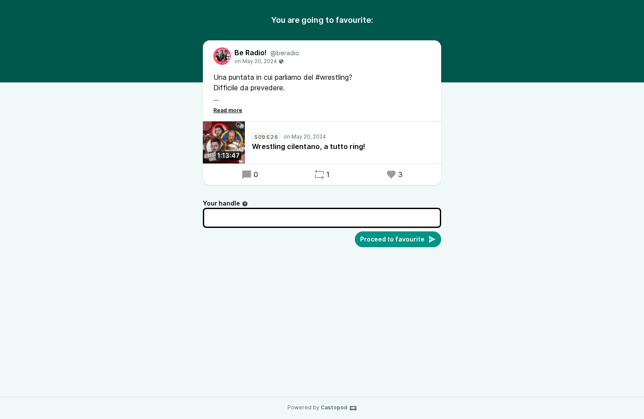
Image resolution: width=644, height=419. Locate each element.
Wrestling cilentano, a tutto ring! (308, 146)
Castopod (334, 407)
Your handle (221, 203)
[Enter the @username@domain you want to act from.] (245, 204)
